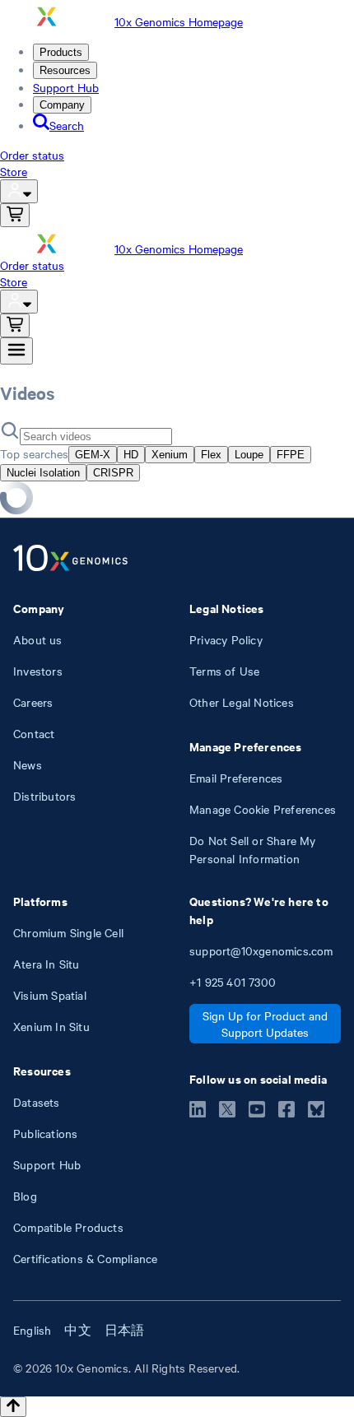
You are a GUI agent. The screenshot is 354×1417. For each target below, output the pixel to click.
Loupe (249, 454)
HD (130, 454)
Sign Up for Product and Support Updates (265, 1023)
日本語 (125, 1330)
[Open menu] (16, 351)
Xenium (169, 454)
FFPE (291, 454)
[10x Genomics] (70, 559)
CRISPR (113, 473)
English (32, 1330)
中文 (77, 1330)
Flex (211, 454)
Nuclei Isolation (43, 473)
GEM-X (92, 454)
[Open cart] (15, 215)
